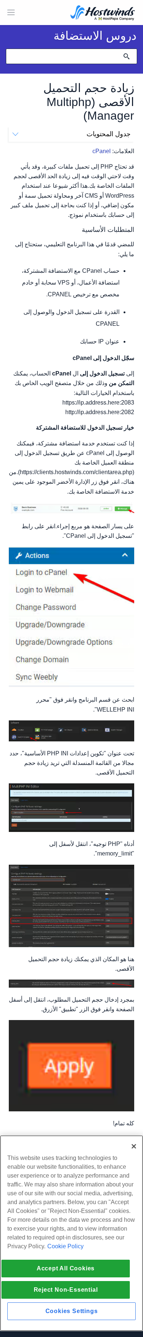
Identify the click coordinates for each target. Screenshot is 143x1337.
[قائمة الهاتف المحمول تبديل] (11, 12)
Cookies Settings (71, 1311)
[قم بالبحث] (126, 56)
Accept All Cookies (66, 1268)
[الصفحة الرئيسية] (103, 13)
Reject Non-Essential (66, 1290)
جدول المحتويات (109, 134)
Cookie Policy (65, 1246)
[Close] (134, 1146)
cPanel (101, 151)
